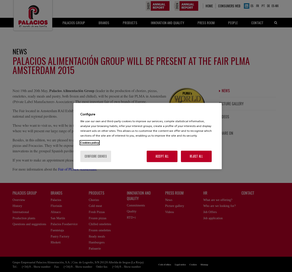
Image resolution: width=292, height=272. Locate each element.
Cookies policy (89, 143)
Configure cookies (96, 156)
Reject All (196, 156)
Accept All (162, 156)
